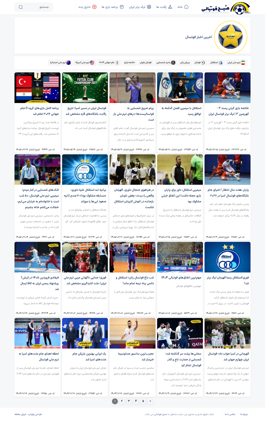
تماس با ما (230, 414)
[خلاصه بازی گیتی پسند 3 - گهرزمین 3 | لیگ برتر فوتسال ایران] (228, 102)
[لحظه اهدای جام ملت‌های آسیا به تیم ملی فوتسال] (37, 347)
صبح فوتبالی (160, 414)
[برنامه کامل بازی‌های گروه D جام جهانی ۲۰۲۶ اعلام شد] (37, 102)
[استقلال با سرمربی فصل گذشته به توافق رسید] (180, 102)
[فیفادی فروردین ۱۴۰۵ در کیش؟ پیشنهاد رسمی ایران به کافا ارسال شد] (37, 271)
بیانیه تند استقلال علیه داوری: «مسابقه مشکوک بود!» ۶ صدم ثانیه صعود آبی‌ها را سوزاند (85, 196)
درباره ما (244, 414)
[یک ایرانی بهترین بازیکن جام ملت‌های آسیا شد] (85, 347)
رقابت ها (161, 7)
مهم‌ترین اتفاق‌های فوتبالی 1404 (181, 278)
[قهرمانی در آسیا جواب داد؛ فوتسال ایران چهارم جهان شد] (228, 347)
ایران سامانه (20, 414)
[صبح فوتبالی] (226, 6)
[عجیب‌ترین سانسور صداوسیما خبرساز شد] (132, 347)
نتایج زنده (84, 7)
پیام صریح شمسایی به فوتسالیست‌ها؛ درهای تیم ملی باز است (133, 114)
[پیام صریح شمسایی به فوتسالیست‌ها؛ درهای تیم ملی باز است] (132, 102)
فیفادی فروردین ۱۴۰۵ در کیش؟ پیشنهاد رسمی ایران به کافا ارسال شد (39, 283)
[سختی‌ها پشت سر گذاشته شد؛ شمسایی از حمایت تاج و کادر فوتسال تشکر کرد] (180, 347)
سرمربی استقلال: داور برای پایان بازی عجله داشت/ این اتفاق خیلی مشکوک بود (181, 196)
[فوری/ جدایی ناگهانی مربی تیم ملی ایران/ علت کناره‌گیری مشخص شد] (85, 271)
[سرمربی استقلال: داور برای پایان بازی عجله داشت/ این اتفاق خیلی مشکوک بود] (180, 183)
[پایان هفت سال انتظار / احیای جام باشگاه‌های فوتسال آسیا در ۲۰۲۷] (228, 183)
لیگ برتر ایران (137, 7)
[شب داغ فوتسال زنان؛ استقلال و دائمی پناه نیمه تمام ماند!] (132, 271)
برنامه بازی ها (110, 7)
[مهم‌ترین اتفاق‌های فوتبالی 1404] (180, 271)
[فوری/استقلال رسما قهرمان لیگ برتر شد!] (228, 271)
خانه (180, 7)
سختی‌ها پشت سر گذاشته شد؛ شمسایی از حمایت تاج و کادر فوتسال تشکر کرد (183, 360)
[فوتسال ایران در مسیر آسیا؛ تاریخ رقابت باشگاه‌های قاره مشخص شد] (85, 102)
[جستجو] (21, 7)
